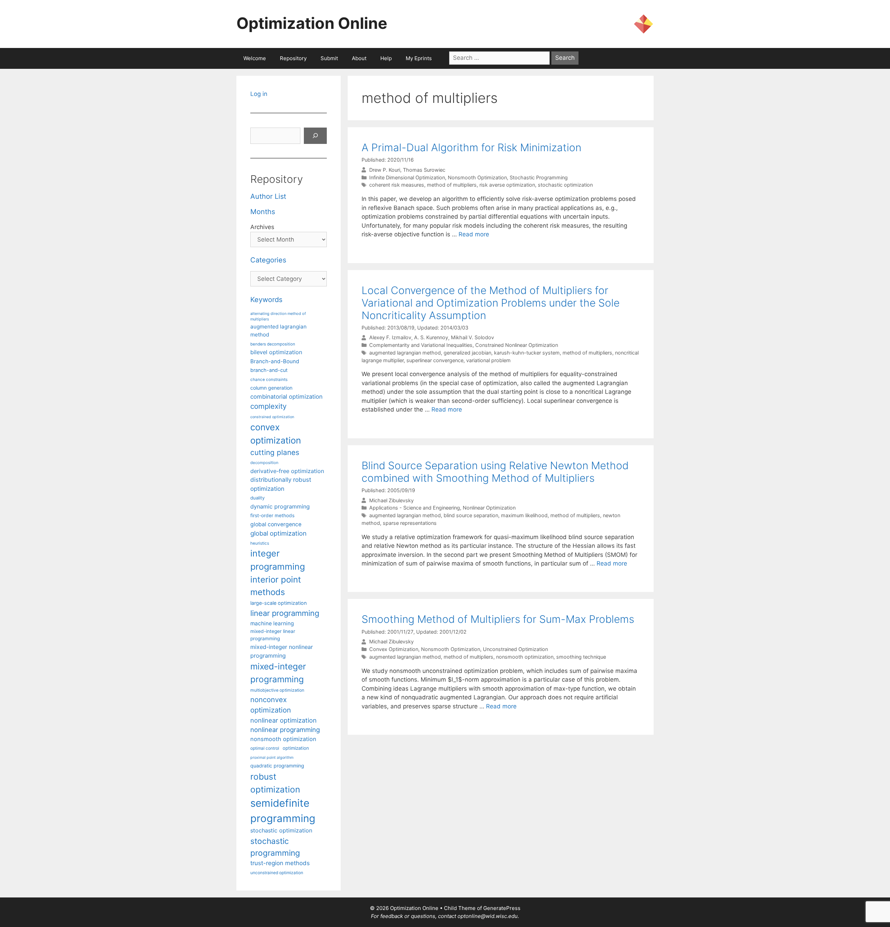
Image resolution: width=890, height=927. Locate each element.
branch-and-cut (269, 370)
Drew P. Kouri (384, 170)
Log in (258, 93)
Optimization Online (311, 23)
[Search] (315, 136)
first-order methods (272, 515)
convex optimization (275, 434)
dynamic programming (280, 506)
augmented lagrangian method (405, 353)
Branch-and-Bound (274, 361)
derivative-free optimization (287, 470)
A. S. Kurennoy (431, 338)
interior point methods (275, 586)
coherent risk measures (396, 185)
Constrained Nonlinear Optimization (516, 345)
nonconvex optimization (270, 704)
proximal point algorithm (271, 757)
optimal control (264, 748)
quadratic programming (277, 766)
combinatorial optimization (286, 396)
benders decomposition (272, 344)
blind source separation (471, 515)
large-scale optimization (278, 603)
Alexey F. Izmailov (390, 338)
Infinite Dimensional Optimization (407, 177)
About (359, 58)
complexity (268, 406)
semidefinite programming (282, 810)
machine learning (272, 623)
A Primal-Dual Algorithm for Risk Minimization (471, 147)
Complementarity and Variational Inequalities (420, 345)
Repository (293, 58)
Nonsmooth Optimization (477, 177)
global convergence (275, 524)
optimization (296, 748)
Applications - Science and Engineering (414, 508)
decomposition (264, 462)
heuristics (259, 543)
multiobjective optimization (277, 690)
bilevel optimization (276, 352)
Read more (474, 234)
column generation (271, 388)
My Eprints (419, 58)
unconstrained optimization (276, 872)
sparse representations (410, 523)
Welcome (254, 58)
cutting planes (274, 452)
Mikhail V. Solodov (472, 338)
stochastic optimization (565, 185)
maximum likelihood (524, 515)
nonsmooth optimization (524, 657)
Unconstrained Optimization (515, 649)
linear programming (284, 613)
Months (262, 212)
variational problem (488, 360)
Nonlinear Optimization (489, 508)
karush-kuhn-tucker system (527, 353)
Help (386, 58)
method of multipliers (452, 185)
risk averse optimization (507, 185)
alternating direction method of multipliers (278, 316)
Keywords (266, 299)
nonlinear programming (285, 729)
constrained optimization (272, 417)
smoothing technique (581, 657)
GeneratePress (501, 908)
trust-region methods (280, 863)
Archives (262, 226)
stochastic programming (275, 847)
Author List (268, 196)
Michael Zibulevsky (391, 500)
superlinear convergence (434, 360)
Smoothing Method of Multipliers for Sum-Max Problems (498, 619)
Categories (268, 260)
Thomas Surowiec (424, 170)
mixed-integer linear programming (272, 634)
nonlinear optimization (283, 720)
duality (257, 498)
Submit (329, 58)
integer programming (277, 560)
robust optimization (275, 783)
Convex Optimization (393, 649)
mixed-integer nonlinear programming (281, 651)
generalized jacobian (467, 353)
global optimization (278, 533)
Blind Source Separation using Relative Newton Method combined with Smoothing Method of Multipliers (495, 471)
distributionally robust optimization (280, 484)
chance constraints (269, 379)
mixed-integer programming (278, 672)
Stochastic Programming (539, 177)
